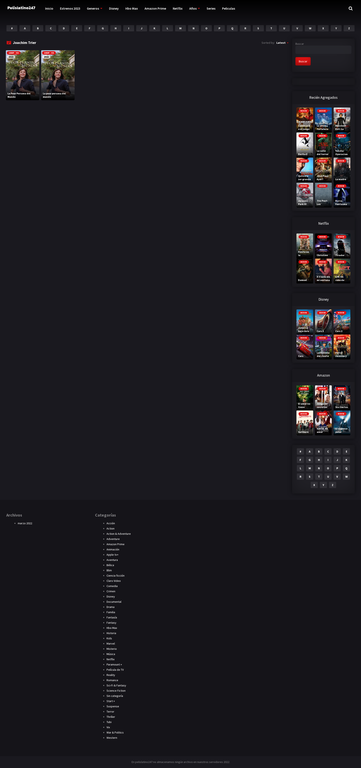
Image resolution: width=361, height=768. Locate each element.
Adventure (113, 539)
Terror (110, 711)
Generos (93, 8)
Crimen (111, 591)
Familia (111, 612)
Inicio (49, 8)
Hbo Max (131, 8)
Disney (114, 8)
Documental (114, 602)
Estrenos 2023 (70, 8)
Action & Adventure (119, 534)
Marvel (111, 643)
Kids (109, 638)
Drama (110, 607)
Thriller (111, 717)
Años (193, 8)
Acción (111, 523)
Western (112, 738)
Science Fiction (116, 690)
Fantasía (112, 617)
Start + (111, 701)
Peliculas (228, 8)
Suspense (113, 706)
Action (110, 528)
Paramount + (114, 664)
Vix (108, 727)
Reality (111, 675)
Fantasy (111, 622)
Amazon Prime (155, 8)
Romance (112, 680)
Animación (113, 549)
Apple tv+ (112, 554)
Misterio (112, 649)
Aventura (112, 560)
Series (211, 8)
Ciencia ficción (116, 575)
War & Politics (115, 732)
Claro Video (114, 581)
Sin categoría (115, 696)
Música (111, 654)
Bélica (110, 565)
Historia (111, 633)
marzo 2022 (25, 523)
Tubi (109, 722)
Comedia (112, 586)
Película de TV (115, 670)
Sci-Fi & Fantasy (116, 685)
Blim (109, 570)
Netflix (178, 8)
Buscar (299, 44)
